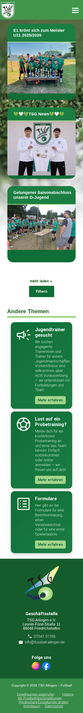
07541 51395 (45, 636)
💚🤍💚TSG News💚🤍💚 (38, 114)
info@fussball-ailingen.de (45, 642)
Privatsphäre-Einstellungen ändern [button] (43, 702)
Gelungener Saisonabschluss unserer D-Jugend (42, 195)
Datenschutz (54, 706)
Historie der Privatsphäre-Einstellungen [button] (46, 696)
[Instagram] (36, 666)
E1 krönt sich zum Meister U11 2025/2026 (39, 33)
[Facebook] (46, 666)
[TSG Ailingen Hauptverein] (41, 599)
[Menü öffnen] (75, 10)
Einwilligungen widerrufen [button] (35, 694)
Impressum (32, 706)
